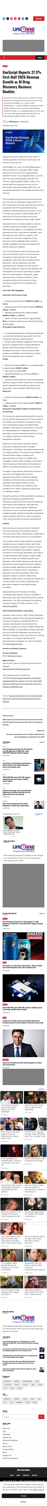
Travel (12, 1388)
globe (32, 1399)
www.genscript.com (14, 644)
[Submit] (41, 1417)
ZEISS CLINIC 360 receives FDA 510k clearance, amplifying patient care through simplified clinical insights (17, 779)
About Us (6, 1428)
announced (7, 1399)
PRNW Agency (14, 122)
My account (7, 1446)
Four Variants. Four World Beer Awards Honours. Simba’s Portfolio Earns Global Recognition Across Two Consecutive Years (17, 765)
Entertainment (27, 1381)
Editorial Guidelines (10, 1440)
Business (5, 801)
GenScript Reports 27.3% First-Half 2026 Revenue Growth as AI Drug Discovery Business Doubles (22, 699)
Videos (20, 1388)
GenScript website (10, 606)
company (17, 1399)
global (25, 1399)
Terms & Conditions (10, 1458)
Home (5, 1443)
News (33, 1384)
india (39, 1399)
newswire (19, 1402)
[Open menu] (4, 57)
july (5, 1402)
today (28, 1402)
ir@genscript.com (15, 656)
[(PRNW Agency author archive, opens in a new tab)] (4, 123)
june (11, 1402)
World (35, 1402)
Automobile (7, 1381)
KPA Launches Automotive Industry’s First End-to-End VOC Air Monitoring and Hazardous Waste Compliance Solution (23, 722)
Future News (7, 1384)
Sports (40, 1384)
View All (41, 742)
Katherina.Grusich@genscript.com (16, 669)
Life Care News (23, 1469)
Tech (4, 788)
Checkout (6, 1434)
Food (4, 760)
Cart (4, 1431)
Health (5, 66)
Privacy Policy (8, 1449)
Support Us (7, 1455)
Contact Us (7, 1437)
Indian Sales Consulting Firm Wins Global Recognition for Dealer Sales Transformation (16, 805)
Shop (5, 1452)
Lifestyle (25, 1384)
